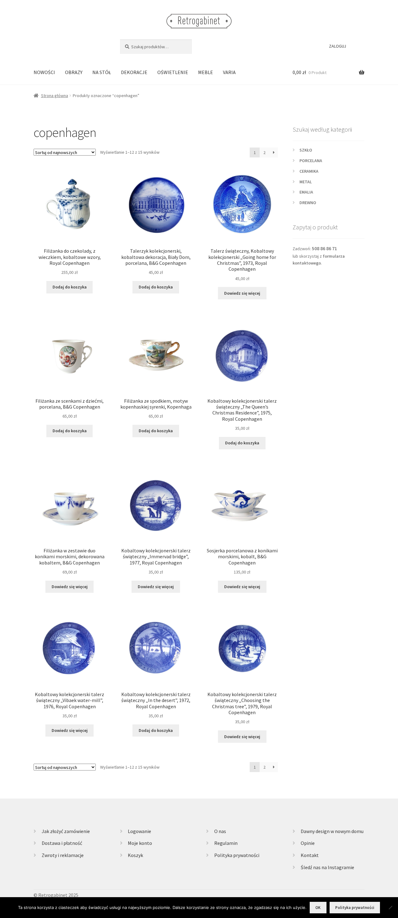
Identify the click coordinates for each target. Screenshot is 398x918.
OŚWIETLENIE (172, 72)
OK (318, 907)
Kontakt (310, 855)
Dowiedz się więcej (242, 293)
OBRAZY (73, 72)
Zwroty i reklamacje (63, 855)
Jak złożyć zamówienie (66, 831)
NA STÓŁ (101, 72)
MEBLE (205, 72)
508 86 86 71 (324, 248)
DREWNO (307, 202)
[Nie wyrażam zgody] (390, 907)
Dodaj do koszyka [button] (70, 287)
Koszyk (135, 855)
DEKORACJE (134, 72)
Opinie (308, 843)
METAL (305, 182)
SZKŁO (305, 150)
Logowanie (139, 831)
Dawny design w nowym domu (332, 831)
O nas (220, 831)
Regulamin (226, 843)
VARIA (229, 72)
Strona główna (54, 95)
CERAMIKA (308, 171)
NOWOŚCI (44, 72)
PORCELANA (310, 160)
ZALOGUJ (337, 46)
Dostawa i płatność (62, 843)
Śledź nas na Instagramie (327, 867)
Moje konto (140, 843)
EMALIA (306, 192)
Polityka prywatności (236, 855)
